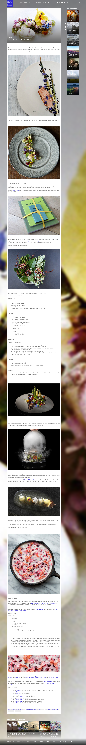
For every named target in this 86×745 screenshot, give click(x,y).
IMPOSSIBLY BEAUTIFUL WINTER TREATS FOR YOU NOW (45, 735)
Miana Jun (18, 702)
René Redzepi (15, 190)
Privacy (41, 741)
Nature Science (46, 2)
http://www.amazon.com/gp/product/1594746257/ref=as (43, 603)
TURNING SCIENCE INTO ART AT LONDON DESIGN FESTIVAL (12, 735)
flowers (17, 709)
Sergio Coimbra (19, 698)
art (20, 709)
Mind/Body (10, 677)
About (34, 741)
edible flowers (29, 709)
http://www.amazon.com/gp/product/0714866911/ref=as (39, 241)
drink (12, 709)
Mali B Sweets (40, 609)
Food (21, 2)
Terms (47, 741)
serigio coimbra (54, 709)
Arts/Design (33, 676)
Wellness (31, 2)
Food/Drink (46, 676)
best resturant (37, 709)
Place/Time (52, 676)
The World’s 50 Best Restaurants (31, 479)
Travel (17, 2)
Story (28, 741)
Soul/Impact (17, 677)
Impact (26, 2)
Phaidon (22, 695)
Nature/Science (40, 676)
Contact (55, 741)
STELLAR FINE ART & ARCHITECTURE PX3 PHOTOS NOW (55, 735)
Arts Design (38, 2)
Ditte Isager (18, 690)
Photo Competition (48, 681)
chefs (23, 709)
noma (43, 709)
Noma (21, 696)
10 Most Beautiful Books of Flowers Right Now (35, 677)
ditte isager (47, 709)
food (9, 709)
